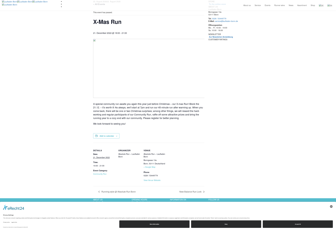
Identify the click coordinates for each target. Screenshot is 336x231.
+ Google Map (149, 167)
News (291, 5)
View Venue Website (152, 180)
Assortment (302, 5)
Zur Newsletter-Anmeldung (220, 37)
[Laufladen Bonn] (17, 1)
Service (258, 5)
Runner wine (279, 5)
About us (247, 5)
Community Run (100, 174)
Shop (313, 5)
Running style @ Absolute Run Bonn (118, 191)
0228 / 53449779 (219, 18)
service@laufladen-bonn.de (226, 21)
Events (267, 5)
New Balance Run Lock (190, 191)
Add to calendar (107, 136)
